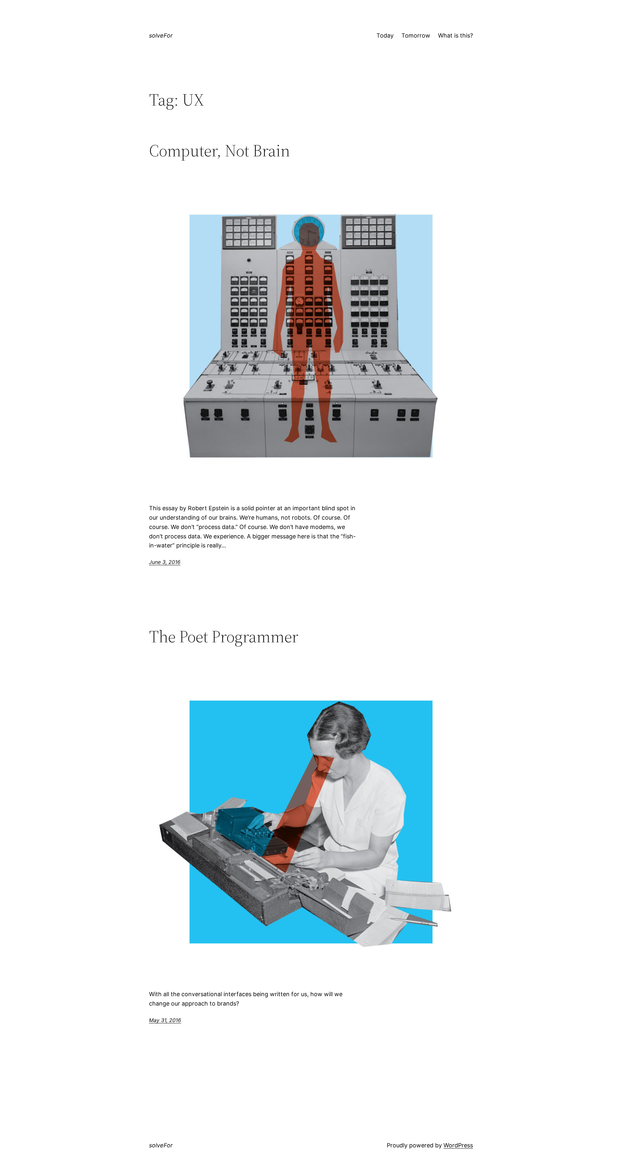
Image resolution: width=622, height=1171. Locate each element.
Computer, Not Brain (219, 150)
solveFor (161, 35)
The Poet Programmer (223, 636)
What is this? (455, 35)
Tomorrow (415, 35)
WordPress (458, 1145)
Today (385, 35)
